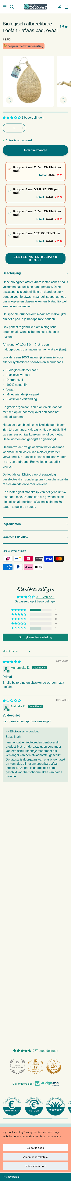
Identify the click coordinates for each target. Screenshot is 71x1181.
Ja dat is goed (35, 1147)
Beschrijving (12, 273)
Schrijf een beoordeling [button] (35, 637)
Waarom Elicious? (16, 537)
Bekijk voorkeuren (35, 1166)
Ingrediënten (12, 524)
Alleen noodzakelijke (35, 1156)
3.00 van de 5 (45, 597)
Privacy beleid (11, 1176)
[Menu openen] (3, 7)
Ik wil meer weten (50, 1136)
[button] (12, 117)
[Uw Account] (58, 6)
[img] (12, 662)
